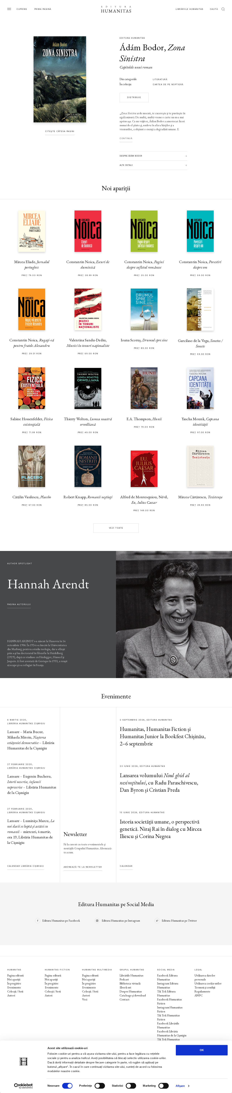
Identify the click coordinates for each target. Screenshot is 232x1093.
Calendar (126, 866)
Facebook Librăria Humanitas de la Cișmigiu (172, 1033)
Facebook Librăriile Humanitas (168, 1025)
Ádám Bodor (142, 47)
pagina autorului (19, 604)
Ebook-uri (125, 987)
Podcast (124, 979)
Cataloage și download (133, 995)
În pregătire (14, 983)
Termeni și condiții (204, 987)
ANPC (198, 995)
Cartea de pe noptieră (168, 84)
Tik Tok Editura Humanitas (166, 993)
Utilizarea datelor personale (204, 977)
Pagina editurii (15, 975)
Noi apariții (13, 979)
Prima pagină (42, 9)
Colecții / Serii (15, 991)
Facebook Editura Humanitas (167, 977)
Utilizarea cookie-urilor (207, 983)
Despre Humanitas (131, 991)
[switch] (100, 1086)
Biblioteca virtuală (130, 983)
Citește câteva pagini (59, 131)
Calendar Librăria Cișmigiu (25, 866)
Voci (84, 999)
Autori (11, 995)
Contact (124, 999)
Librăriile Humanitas (190, 9)
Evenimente (14, 987)
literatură (160, 79)
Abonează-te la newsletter (83, 867)
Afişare (180, 1085)
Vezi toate (116, 528)
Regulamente (202, 991)
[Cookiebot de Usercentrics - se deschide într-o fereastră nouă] (23, 1086)
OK (202, 1050)
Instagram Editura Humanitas (168, 985)
